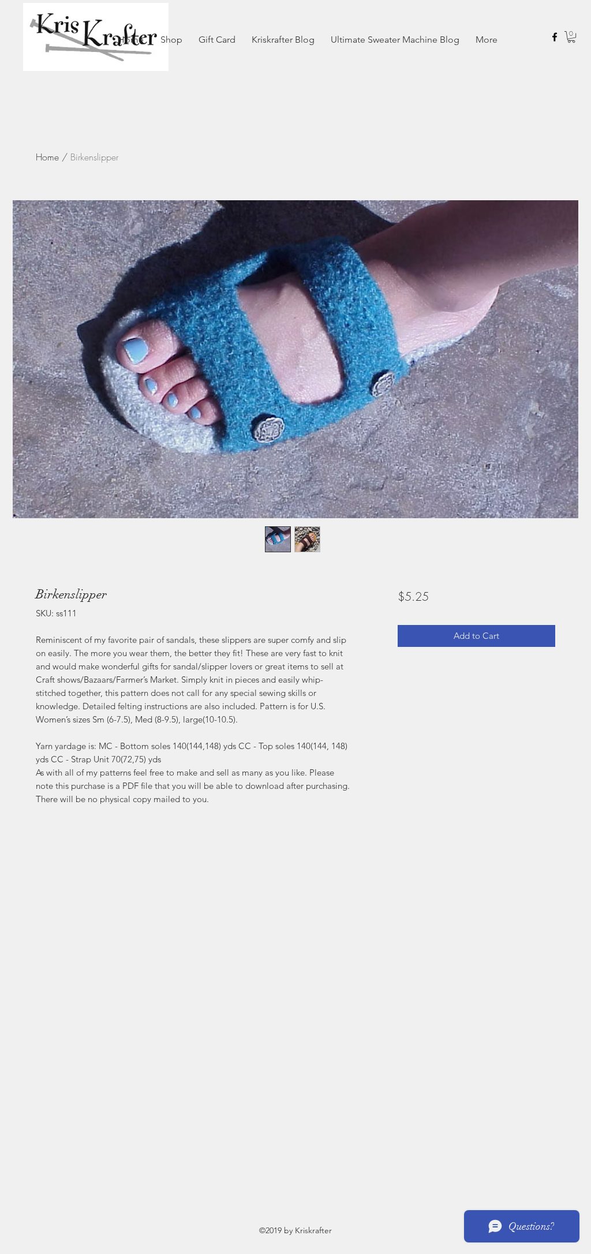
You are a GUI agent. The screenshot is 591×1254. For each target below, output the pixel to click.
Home (47, 157)
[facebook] (554, 37)
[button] (571, 37)
